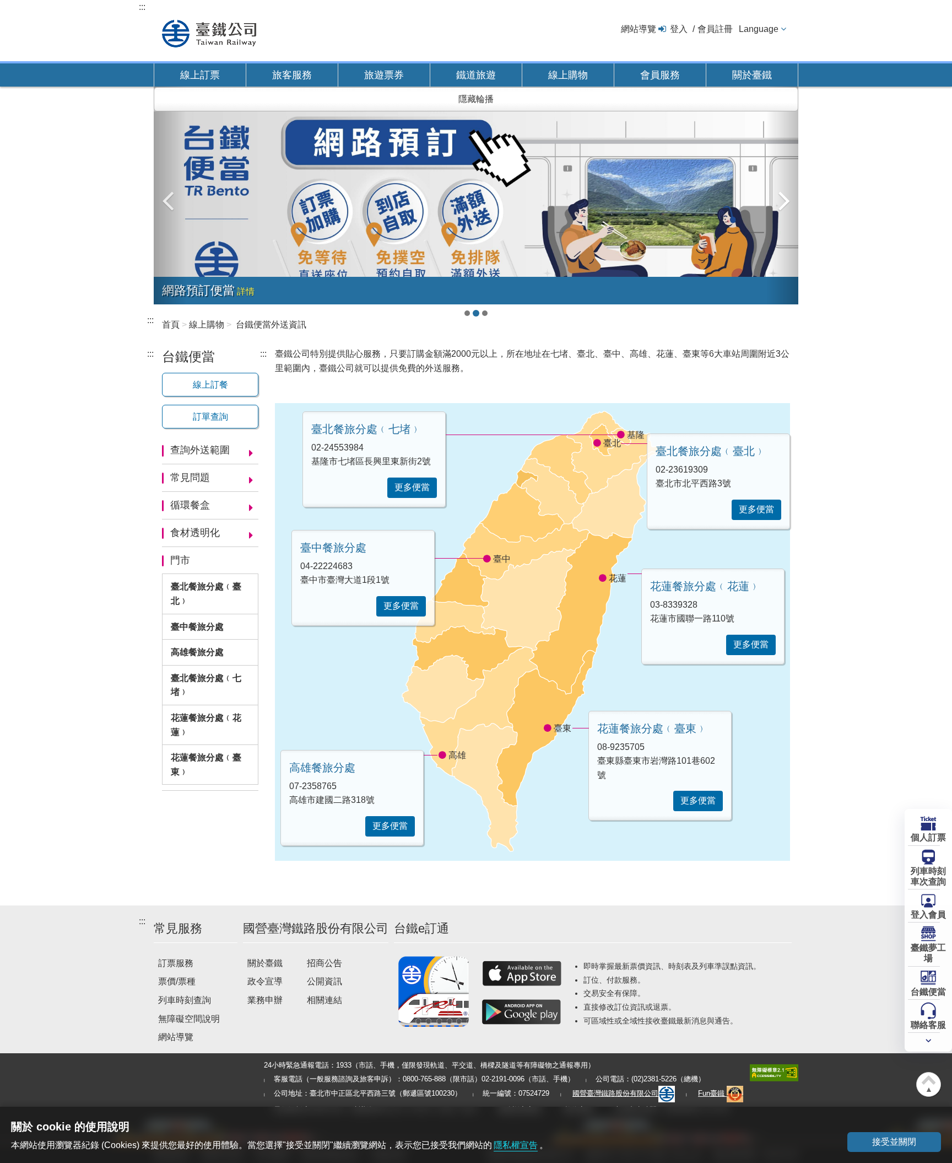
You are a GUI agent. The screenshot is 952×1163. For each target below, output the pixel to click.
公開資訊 (324, 981)
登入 (679, 29)
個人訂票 (928, 837)
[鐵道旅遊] (476, 207)
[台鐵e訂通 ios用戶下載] (521, 973)
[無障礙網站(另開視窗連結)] (774, 1071)
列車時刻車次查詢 (928, 876)
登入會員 (928, 914)
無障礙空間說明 (189, 1018)
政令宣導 (265, 981)
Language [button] (758, 29)
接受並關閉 (894, 1141)
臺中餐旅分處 (197, 626)
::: (142, 7)
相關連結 (324, 1000)
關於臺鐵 (752, 75)
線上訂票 (200, 75)
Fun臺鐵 (712, 1093)
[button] (170, 195)
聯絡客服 (928, 1025)
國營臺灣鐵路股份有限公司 (615, 1093)
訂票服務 (175, 963)
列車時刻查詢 (184, 1000)
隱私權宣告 (516, 1145)
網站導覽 (638, 29)
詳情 (246, 291)
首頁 (171, 324)
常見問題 (190, 477)
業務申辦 (265, 1000)
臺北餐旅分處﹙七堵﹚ (206, 685)
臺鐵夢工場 (928, 953)
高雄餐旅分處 (197, 652)
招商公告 (324, 963)
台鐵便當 (928, 991)
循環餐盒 (190, 505)
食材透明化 (195, 532)
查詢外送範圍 (200, 449)
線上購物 (568, 75)
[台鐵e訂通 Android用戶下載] (521, 1012)
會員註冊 (715, 29)
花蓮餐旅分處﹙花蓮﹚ (206, 725)
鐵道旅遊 (476, 75)
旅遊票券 (384, 75)
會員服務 (660, 75)
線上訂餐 (210, 384)
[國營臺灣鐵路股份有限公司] (209, 32)
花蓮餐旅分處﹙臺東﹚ (206, 764)
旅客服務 (292, 75)
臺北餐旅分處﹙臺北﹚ (206, 593)
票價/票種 (177, 981)
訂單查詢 (210, 416)
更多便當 (756, 509)
